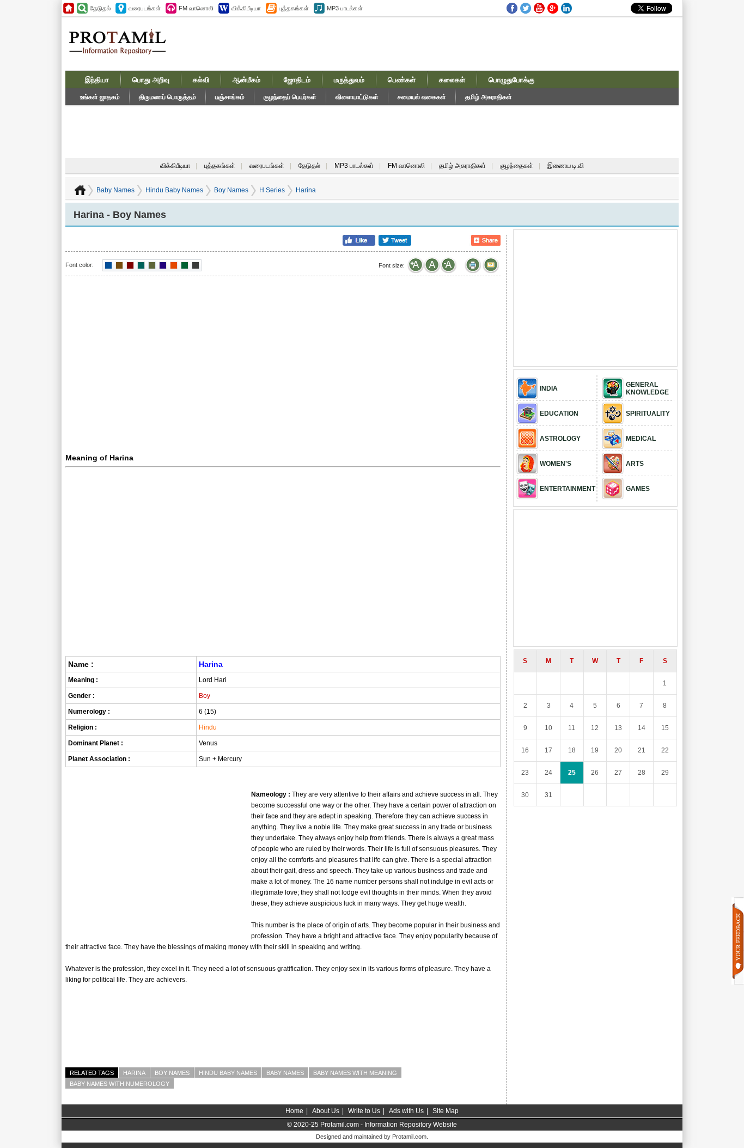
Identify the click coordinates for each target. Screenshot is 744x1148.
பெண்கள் (402, 80)
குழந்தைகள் (516, 165)
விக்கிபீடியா (175, 165)
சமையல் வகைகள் (422, 97)
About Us (325, 1111)
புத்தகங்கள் (219, 165)
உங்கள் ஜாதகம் (100, 97)
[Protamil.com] (68, 8)
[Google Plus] (553, 8)
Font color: (79, 265)
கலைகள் (452, 80)
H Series (272, 190)
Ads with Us (406, 1111)
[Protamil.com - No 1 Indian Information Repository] (121, 48)
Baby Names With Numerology (119, 1083)
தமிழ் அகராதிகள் (488, 97)
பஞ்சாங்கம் (230, 97)
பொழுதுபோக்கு (511, 80)
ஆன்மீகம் (246, 80)
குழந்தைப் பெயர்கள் (290, 97)
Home (294, 1111)
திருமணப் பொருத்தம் (167, 97)
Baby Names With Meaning (355, 1073)
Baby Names (115, 190)
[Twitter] (526, 8)
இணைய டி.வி (565, 165)
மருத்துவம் (349, 80)
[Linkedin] (566, 8)
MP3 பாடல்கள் (354, 165)
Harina (134, 1073)
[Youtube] (539, 8)
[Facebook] (512, 8)
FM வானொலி (406, 165)
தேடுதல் (309, 165)
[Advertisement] (455, 43)
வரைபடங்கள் (266, 165)
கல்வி (201, 80)
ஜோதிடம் (297, 80)
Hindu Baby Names (174, 190)
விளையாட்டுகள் (357, 97)
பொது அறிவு (150, 80)
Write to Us (364, 1111)
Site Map (445, 1111)
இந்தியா (97, 80)
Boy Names (231, 190)
